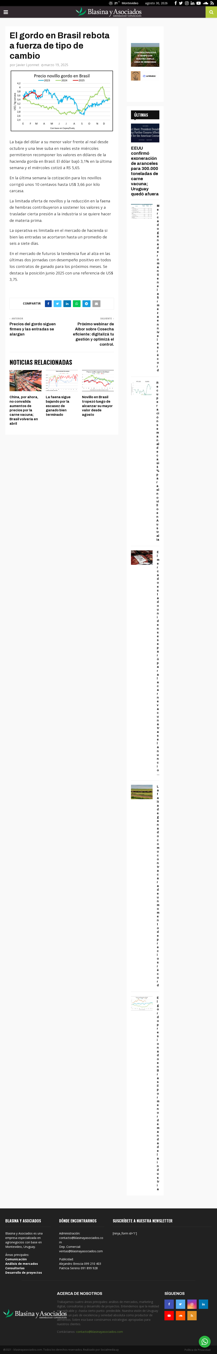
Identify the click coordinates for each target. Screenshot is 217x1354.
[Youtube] (169, 1315)
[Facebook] (169, 1304)
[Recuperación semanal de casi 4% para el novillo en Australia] (141, 388)
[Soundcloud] (180, 1315)
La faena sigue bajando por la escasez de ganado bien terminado (58, 405)
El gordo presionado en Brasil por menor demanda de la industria (158, 1093)
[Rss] (192, 1315)
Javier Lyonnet (27, 65)
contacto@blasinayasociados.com (99, 1332)
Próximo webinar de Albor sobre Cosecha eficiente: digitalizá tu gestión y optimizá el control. (93, 334)
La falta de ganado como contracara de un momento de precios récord (158, 886)
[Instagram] (192, 1304)
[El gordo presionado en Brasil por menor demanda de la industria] (142, 1003)
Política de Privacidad (197, 1350)
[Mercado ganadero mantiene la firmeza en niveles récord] (142, 211)
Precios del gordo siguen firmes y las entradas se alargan (33, 329)
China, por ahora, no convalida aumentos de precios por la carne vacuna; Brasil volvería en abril (24, 410)
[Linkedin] (203, 1304)
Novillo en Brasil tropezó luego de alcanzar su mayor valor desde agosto (97, 405)
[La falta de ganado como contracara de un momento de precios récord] (142, 792)
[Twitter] (180, 1304)
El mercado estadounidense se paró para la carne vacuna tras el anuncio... (158, 663)
